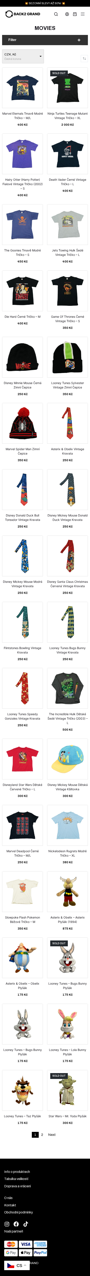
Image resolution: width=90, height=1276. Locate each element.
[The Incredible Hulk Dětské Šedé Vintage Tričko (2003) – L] (67, 690)
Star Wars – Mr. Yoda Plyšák (68, 1116)
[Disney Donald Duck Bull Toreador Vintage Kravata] (22, 491)
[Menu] (83, 14)
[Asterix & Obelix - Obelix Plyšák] (22, 959)
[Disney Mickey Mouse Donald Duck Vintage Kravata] (67, 491)
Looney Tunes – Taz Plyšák (22, 1116)
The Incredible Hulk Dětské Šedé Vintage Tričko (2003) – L (68, 718)
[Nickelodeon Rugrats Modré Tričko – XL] (67, 827)
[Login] (67, 14)
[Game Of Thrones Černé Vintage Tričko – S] (67, 292)
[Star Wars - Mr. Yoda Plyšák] (67, 1092)
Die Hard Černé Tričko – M (22, 316)
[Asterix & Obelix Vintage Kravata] (67, 425)
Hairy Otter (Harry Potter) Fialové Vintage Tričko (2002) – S (23, 184)
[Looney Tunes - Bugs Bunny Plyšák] (67, 959)
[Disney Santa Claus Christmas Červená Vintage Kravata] (67, 557)
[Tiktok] (25, 1224)
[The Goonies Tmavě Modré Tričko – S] (22, 226)
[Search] (56, 14)
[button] (45, 40)
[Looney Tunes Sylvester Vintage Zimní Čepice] (67, 359)
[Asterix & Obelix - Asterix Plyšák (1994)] (67, 893)
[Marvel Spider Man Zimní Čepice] (22, 425)
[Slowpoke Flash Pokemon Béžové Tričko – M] (22, 893)
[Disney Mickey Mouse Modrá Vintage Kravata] (22, 557)
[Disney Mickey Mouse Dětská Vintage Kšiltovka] (67, 761)
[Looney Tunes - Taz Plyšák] (22, 1092)
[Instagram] (6, 1224)
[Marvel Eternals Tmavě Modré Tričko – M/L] (22, 89)
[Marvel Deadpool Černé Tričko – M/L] (22, 827)
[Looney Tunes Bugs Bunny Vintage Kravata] (67, 624)
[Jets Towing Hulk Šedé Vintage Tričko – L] (67, 226)
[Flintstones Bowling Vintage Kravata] (22, 624)
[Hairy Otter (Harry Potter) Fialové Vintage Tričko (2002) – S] (22, 155)
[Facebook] (16, 1224)
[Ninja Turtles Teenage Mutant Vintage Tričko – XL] (67, 89)
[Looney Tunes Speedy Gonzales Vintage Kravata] (22, 690)
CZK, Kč (10, 54)
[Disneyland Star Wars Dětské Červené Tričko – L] (22, 761)
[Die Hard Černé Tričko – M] (22, 292)
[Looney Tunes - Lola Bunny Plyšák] (67, 1026)
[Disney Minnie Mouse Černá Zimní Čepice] (22, 359)
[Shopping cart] (75, 14)
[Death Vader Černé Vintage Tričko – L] (67, 155)
